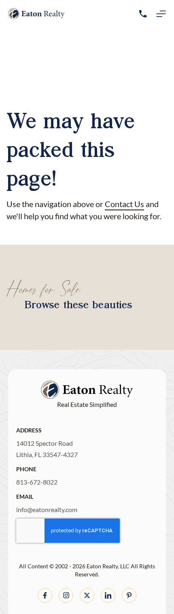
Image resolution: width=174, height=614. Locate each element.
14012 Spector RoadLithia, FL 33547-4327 (47, 448)
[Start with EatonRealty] (36, 13)
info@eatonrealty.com (46, 509)
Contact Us (124, 204)
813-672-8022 (36, 482)
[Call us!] (142, 13)
